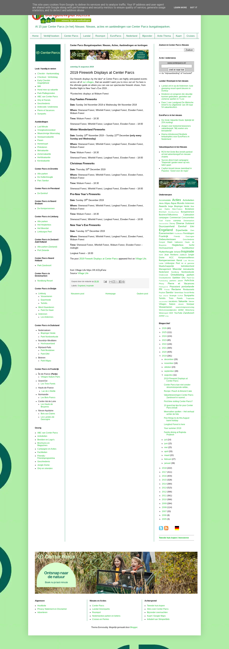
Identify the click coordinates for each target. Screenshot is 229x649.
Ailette (161, 203)
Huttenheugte (166, 251)
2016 (164, 476)
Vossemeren (46, 296)
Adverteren (42, 612)
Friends (177, 236)
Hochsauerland (48, 343)
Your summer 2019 (172, 428)
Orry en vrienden (45, 468)
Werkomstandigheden (168, 310)
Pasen (40, 140)
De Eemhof (42, 193)
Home (35, 35)
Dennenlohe (163, 223)
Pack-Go (190, 278)
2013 (164, 488)
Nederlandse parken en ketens (106, 616)
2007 (164, 511)
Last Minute (42, 126)
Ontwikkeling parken (182, 274)
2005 (164, 519)
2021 (164, 348)
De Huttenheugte (45, 177)
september (169, 371)
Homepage (110, 293)
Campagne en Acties (46, 449)
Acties (176, 200)
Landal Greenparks (101, 609)
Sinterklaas (178, 292)
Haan (169, 242)
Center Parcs (71, 35)
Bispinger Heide (48, 333)
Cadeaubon (188, 215)
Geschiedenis (43, 103)
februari (168, 459)
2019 (164, 356)
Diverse (180, 223)
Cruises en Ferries (100, 619)
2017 (164, 472)
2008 (164, 507)
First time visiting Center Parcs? (178, 401)
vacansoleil (163, 301)
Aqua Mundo (177, 203)
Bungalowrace (187, 212)
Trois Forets (175, 298)
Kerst (179, 260)
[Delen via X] (117, 281)
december (169, 359)
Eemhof (182, 226)
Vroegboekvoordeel (46, 130)
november (169, 363)
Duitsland (189, 223)
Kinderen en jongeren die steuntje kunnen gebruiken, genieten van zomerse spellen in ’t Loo (176, 96)
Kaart (179, 35)
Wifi (39, 86)
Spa (160, 296)
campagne (164, 217)
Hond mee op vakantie (47, 90)
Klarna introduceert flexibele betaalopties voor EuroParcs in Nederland (175, 136)
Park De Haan (47, 310)
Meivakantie (42, 150)
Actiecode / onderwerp (47, 107)
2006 (164, 515)
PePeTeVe (189, 280)
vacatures (172, 301)
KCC (171, 257)
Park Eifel (45, 354)
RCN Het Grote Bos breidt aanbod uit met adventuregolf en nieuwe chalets (176, 154)
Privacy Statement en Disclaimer (52, 609)
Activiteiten (42, 436)
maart (167, 455)
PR (160, 289)
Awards (163, 206)
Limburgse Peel (44, 232)
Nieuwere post (77, 293)
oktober (168, 367)
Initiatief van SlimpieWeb (158, 619)
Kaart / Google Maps (156, 616)
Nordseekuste (187, 272)
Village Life (140, 258)
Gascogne (190, 236)
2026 (164, 328)
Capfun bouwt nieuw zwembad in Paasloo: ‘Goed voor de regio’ (176, 169)
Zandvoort (188, 312)
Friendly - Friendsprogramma (46, 457)
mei (166, 447)
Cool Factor (165, 221)
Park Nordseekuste (49, 337)
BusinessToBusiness (168, 215)
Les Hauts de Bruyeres (47, 405)
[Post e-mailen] (105, 281)
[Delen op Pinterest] (123, 281)
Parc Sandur (43, 180)
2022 (164, 344)
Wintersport (163, 313)
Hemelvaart (42, 144)
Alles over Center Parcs (157, 609)
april (166, 451)
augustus (168, 375)
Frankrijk (163, 236)
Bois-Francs (177, 209)
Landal (86, 35)
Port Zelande (43, 250)
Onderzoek (163, 275)
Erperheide (46, 300)
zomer (162, 316)
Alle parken (42, 174)
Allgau (167, 203)
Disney (172, 223)
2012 (164, 492)
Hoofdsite (41, 605)
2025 (164, 332)
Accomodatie (165, 200)
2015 (164, 480)
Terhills (44, 303)
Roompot (100, 35)
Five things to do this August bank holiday (176, 419)
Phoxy (161, 284)
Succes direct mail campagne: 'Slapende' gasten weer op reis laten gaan (175, 162)
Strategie (173, 296)
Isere (161, 255)
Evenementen (166, 233)
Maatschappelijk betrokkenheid (176, 266)
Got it (193, 7)
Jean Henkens (171, 255)
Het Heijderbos (44, 225)
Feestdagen (188, 233)
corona (177, 220)
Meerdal (177, 269)
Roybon (162, 292)
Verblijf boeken (51, 35)
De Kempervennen (46, 208)
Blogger (133, 627)
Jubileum (183, 255)
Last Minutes (189, 260)
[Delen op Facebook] (120, 281)
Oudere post (142, 293)
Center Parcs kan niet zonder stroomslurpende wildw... (177, 386)
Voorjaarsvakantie (45, 137)
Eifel (192, 226)
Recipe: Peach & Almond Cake (178, 391)
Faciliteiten (42, 452)
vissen (181, 304)
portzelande (188, 286)
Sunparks (41, 114)
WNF (171, 313)
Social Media (189, 292)
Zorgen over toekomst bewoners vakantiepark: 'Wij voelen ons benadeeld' (176, 128)
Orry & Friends (43, 100)
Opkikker (176, 278)
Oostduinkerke (165, 278)
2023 (164, 340)
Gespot (162, 242)
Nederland (131, 35)
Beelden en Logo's (45, 439)
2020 (164, 352)
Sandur (170, 292)
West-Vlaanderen (46, 307)
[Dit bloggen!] (114, 281)
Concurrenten (188, 217)
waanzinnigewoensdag (185, 307)
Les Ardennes (47, 317)
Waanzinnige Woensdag (48, 133)
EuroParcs (115, 35)
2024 (164, 336)
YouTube (178, 313)
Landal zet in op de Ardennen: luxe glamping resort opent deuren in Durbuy (177, 88)
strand (165, 296)
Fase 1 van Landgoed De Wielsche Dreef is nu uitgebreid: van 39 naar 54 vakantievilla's (177, 105)
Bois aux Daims (48, 413)
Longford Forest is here (174, 424)
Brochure (162, 212)
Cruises (191, 35)
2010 (164, 499)
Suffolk (180, 296)
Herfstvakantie (43, 157)
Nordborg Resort (45, 281)
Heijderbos (177, 245)
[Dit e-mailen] (110, 281)
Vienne (191, 301)
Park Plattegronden (46, 93)
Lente (161, 263)
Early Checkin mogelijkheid (43, 81)
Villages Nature (167, 304)
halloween (179, 242)
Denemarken (189, 221)
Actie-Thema (164, 35)
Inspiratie (90, 286)
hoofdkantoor (188, 248)
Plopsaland (175, 286)
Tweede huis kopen (156, 605)
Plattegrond (163, 287)
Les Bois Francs (48, 397)
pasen (180, 281)
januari (167, 463)
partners (172, 281)
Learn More (180, 7)
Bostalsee (189, 209)
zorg (166, 316)
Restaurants (188, 289)
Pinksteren (42, 147)
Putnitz (167, 289)
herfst (191, 245)
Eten (192, 230)
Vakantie (182, 301)
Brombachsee (173, 212)
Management (165, 269)
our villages (88, 82)
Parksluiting (163, 281)
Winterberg (189, 310)
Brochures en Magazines (43, 444)
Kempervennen (167, 260)
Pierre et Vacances (45, 110)
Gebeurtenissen (167, 239)
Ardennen (42, 314)
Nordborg (175, 272)
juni (166, 443)
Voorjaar (190, 304)
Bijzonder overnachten (157, 612)
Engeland (81, 286)
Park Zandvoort (44, 265)
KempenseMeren (186, 257)
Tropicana (190, 298)
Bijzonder (147, 35)
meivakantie (188, 269)
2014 (164, 484)
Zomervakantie (44, 154)
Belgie (170, 206)
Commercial (175, 217)
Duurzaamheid (167, 226)
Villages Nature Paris (50, 377)
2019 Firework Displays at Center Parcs (98, 258)
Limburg (42, 293)
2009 (164, 503)
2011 (164, 495)
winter (181, 310)
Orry (183, 278)
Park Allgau (46, 361)
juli (165, 439)
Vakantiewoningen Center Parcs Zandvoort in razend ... (178, 396)
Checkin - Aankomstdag (48, 73)
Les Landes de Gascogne (47, 418)
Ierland (177, 252)
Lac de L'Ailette (48, 391)
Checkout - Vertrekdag (47, 77)
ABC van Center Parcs (47, 96)
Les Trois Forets (48, 384)
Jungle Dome (43, 465)
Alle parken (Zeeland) (47, 247)
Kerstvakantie (43, 161)
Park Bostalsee (47, 350)
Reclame (176, 289)
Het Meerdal (43, 228)
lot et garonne (187, 263)
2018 (164, 468)
